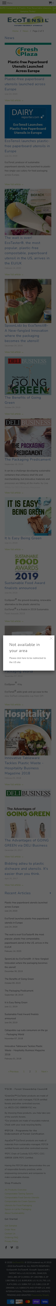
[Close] (51, 638)
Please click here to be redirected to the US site (27, 653)
